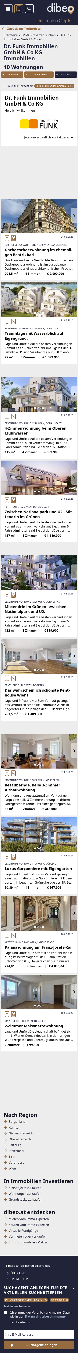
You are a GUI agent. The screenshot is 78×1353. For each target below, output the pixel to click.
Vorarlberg (16, 1163)
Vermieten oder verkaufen (28, 1237)
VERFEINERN (66, 74)
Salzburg (15, 1145)
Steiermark (17, 1151)
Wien (12, 1168)
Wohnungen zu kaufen (25, 1194)
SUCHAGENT (13, 74)
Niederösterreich (21, 1133)
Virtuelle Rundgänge (23, 1231)
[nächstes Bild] (74, 216)
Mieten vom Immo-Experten (29, 1219)
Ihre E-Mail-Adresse (15, 1327)
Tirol (12, 1157)
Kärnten (14, 1128)
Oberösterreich (20, 1139)
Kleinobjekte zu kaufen (25, 1188)
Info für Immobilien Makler (28, 1242)
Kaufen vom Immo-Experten (29, 1225)
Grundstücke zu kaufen (25, 1200)
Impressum (19, 1279)
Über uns (18, 1273)
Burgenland (17, 1122)
